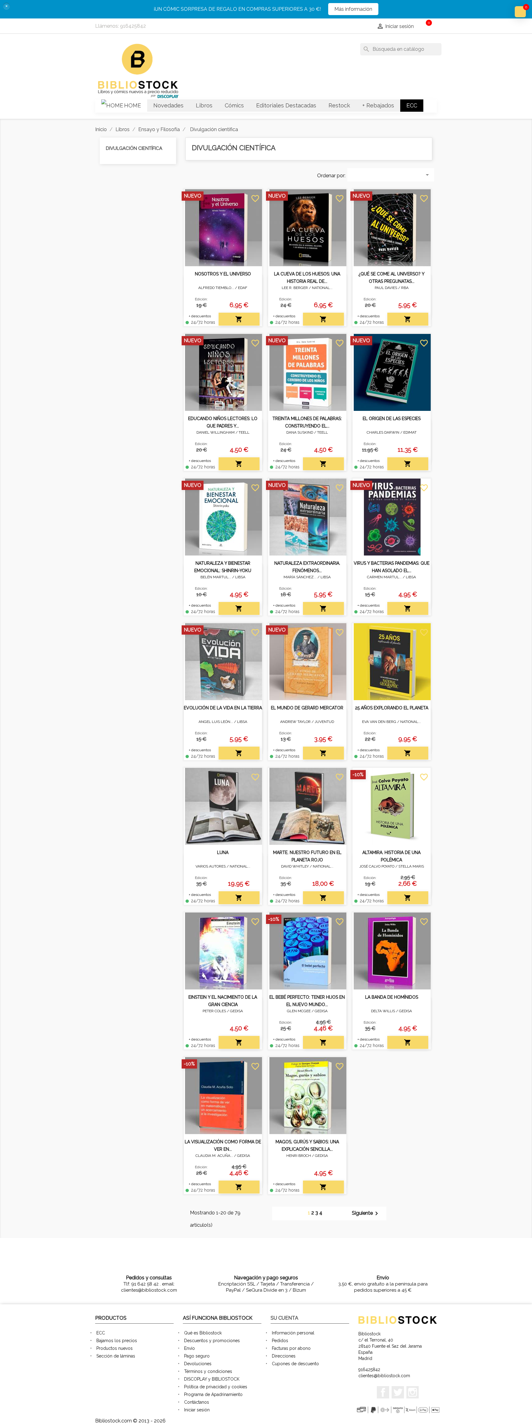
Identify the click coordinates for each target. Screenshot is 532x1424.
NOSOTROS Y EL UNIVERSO (223, 273)
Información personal (293, 1332)
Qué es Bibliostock (203, 1332)
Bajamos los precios (116, 1340)
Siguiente (366, 1213)
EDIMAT (410, 432)
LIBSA (240, 577)
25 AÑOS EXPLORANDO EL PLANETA (391, 707)
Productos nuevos (114, 1348)
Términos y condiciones (208, 1371)
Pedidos (280, 1340)
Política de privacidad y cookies (215, 1386)
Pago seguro (197, 1356)
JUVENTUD (324, 722)
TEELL (244, 432)
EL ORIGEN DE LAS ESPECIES (392, 418)
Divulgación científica (134, 148)
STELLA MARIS (411, 866)
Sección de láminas (115, 1356)
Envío (189, 1348)
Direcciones (284, 1356)
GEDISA (236, 1011)
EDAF (242, 288)
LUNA (222, 852)
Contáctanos (196, 1402)
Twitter (398, 1392)
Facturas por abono (291, 1348)
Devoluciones (198, 1363)
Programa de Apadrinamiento (213, 1394)
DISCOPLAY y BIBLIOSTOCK (212, 1379)
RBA (405, 288)
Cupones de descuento (295, 1363)
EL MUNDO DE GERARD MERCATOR (307, 707)
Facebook (383, 1392)
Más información (353, 9)
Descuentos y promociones (212, 1340)
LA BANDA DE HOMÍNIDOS (391, 997)
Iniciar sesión (197, 1409)
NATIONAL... (322, 288)
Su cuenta (284, 1318)
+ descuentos (200, 316)
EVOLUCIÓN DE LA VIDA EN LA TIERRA (223, 707)
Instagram (412, 1392)
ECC (100, 1332)
